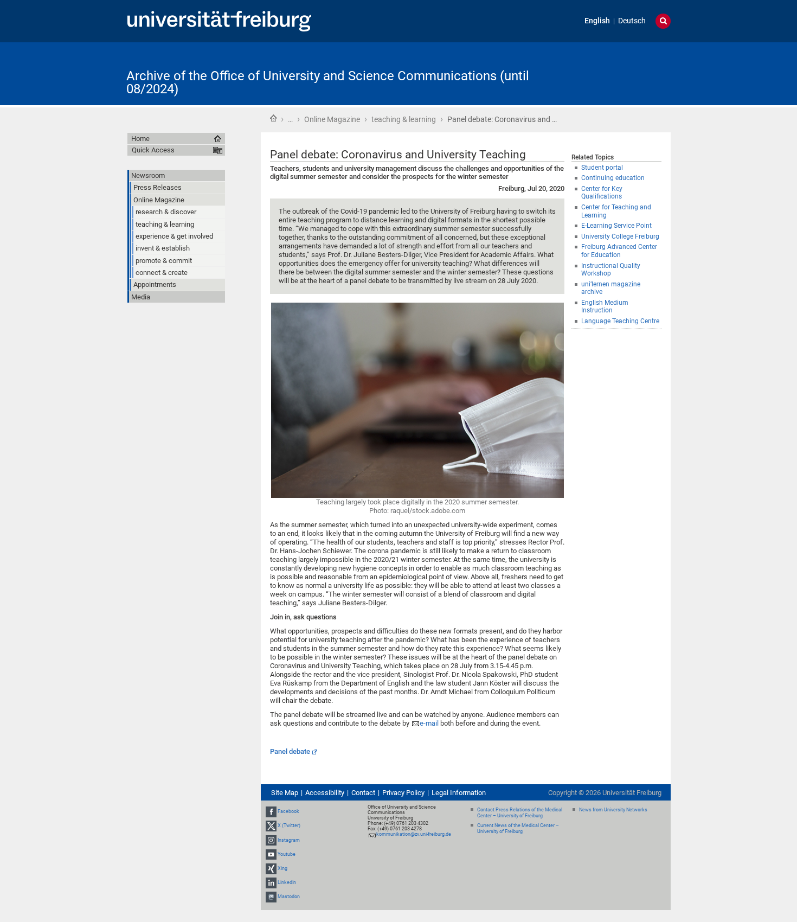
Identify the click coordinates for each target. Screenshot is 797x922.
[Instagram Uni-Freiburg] (271, 840)
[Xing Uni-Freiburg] (271, 868)
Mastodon (289, 897)
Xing (282, 868)
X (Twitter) (289, 826)
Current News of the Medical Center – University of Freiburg (518, 828)
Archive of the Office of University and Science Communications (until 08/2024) (327, 82)
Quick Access (153, 150)
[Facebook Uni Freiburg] (271, 811)
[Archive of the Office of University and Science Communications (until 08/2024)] (617, 73)
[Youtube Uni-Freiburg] (271, 854)
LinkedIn (287, 882)
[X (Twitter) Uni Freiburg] (271, 826)
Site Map (284, 793)
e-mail (429, 723)
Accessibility (324, 793)
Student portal (602, 167)
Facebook (288, 811)
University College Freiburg (620, 236)
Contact (363, 793)
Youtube (286, 854)
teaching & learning (403, 119)
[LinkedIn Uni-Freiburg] (271, 882)
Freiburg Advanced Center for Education (619, 251)
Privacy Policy (403, 793)
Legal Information (459, 793)
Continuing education (613, 178)
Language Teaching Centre (620, 321)
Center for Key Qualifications (601, 193)
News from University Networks (613, 809)
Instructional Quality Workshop (610, 270)
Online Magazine (332, 119)
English (597, 20)
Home (273, 118)
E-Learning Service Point (616, 225)
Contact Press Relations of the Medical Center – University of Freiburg (519, 812)
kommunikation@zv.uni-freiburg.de (413, 834)
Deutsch (632, 20)
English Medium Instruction (604, 307)
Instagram (289, 840)
